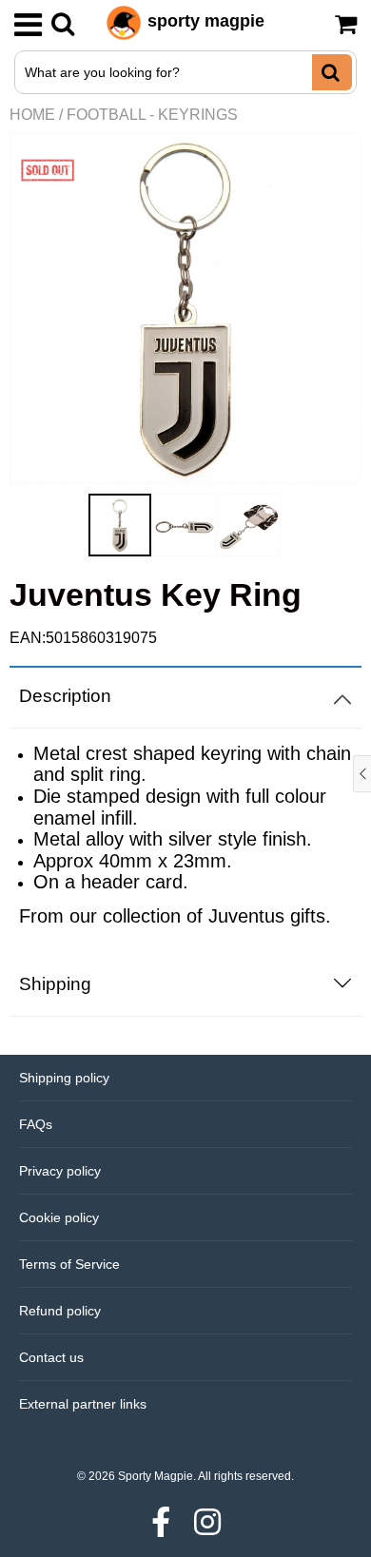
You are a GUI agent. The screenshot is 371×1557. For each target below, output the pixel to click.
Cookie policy (59, 1217)
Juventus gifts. (269, 915)
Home (32, 115)
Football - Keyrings (152, 115)
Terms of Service (69, 1264)
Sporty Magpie (155, 1476)
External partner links (82, 1403)
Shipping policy (64, 1077)
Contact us (51, 1357)
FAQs (35, 1124)
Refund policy (60, 1310)
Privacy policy (60, 1170)
